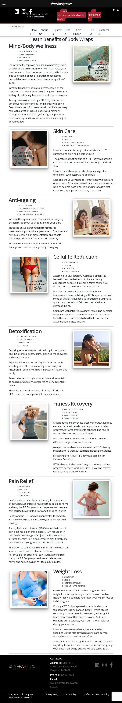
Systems (57, 31)
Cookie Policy (70, 694)
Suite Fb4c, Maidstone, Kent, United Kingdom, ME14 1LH (63, 666)
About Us (43, 31)
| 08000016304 (94, 15)
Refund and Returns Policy (96, 694)
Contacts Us (103, 31)
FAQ (92, 31)
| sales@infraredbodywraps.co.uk (71, 15)
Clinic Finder (77, 31)
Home (33, 31)
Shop (67, 31)
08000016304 (66, 674)
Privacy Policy (52, 694)
